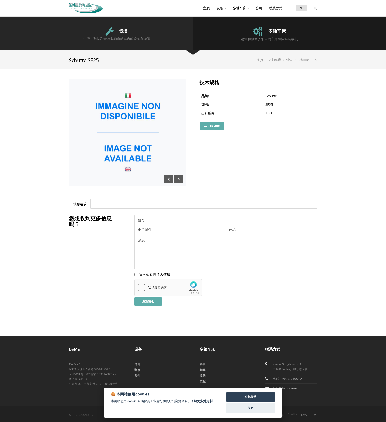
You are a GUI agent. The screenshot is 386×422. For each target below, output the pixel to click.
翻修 (137, 370)
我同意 (154, 274)
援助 (203, 376)
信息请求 (80, 204)
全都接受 (250, 397)
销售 (289, 60)
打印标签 (214, 126)
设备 (220, 8)
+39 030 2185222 (291, 379)
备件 (137, 376)
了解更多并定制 (202, 401)
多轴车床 (239, 8)
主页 (206, 8)
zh (301, 8)
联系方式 (275, 8)
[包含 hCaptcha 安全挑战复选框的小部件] (168, 287)
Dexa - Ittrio (308, 414)
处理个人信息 (160, 274)
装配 (203, 381)
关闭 (251, 408)
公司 (259, 8)
